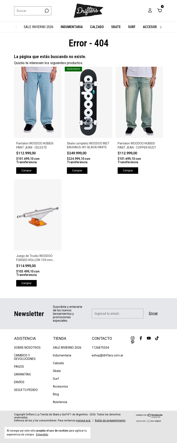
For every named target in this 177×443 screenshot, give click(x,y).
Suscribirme (59, 75)
